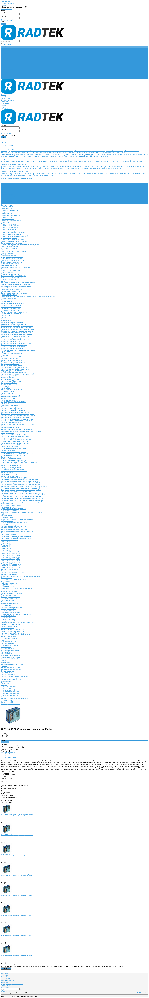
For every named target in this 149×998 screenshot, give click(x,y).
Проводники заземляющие (10, 405)
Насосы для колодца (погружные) (13, 631)
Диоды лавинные (7, 214)
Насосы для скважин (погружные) (13, 629)
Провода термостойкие (9, 621)
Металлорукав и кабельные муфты (129, 154)
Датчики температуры (9, 295)
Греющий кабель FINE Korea (11, 612)
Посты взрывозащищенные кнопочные (15, 434)
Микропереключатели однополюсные (14, 441)
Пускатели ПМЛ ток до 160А (11, 564)
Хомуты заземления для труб (11, 407)
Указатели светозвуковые (10, 604)
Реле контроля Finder (23, 168)
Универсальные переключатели (12, 303)
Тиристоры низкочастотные (11, 234)
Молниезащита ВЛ (7, 391)
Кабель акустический (8, 616)
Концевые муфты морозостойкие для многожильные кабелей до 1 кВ (26, 486)
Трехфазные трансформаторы (11, 258)
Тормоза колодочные (93, 152)
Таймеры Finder (36, 168)
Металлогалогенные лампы (11, 505)
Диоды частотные (7, 219)
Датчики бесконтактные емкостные (13, 288)
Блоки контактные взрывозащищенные (15, 443)
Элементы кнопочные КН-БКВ (11, 445)
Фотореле (4, 982)
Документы (5, 71)
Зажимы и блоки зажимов (10, 650)
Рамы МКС (4, 355)
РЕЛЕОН (124, 161)
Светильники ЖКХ (7, 600)
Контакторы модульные (9, 569)
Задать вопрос (6, 968)
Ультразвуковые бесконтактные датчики (15, 300)
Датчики (88, 154)
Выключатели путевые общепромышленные (17, 326)
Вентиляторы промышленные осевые (14, 698)
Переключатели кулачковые (11, 305)
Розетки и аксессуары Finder (110, 166)
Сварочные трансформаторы (11, 262)
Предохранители (38, 156)
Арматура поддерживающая (11, 395)
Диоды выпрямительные (10, 210)
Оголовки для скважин (9, 638)
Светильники (35, 151)
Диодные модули (7, 207)
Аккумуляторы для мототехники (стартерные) (17, 374)
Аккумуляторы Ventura (9, 383)
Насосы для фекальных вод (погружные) (15, 635)
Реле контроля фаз (7, 980)
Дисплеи (87, 156)
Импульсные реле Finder (34, 166)
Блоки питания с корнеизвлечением (14, 471)
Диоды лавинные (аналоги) (10, 215)
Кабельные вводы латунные (11, 341)
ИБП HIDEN (5, 386)
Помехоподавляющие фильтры (63, 161)
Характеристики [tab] (11, 758)
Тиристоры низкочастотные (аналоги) (14, 236)
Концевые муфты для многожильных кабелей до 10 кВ (20, 483)
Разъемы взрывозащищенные (11, 277)
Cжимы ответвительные (9, 645)
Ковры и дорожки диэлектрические (13, 402)
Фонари (4, 602)
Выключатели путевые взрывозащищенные (16, 327)
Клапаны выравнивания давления (13, 360)
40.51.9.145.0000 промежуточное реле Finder (17, 815)
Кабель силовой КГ (7, 617)
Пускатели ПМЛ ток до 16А (10, 553)
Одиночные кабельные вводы (11, 353)
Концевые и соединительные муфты (52, 151)
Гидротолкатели (7, 517)
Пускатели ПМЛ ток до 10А (10, 552)
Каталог (3, 64)
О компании (5, 2)
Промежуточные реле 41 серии (122, 173)
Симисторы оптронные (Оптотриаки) (14, 241)
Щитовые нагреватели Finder (73, 168)
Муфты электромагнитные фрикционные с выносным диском (23, 514)
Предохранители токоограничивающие (15, 676)
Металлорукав (6, 581)
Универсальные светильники (11, 593)
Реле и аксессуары (26, 152)
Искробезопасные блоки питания (13, 469)
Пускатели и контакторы (48, 154)
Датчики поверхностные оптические (14, 293)
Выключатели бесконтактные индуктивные (16, 334)
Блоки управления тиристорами (12, 243)
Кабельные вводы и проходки (28, 154)
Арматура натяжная (8, 398)
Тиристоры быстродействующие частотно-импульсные (20, 245)
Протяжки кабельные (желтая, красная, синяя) (17, 623)
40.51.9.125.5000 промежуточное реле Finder (17, 835)
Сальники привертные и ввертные (13, 362)
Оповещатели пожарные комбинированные (17, 453)
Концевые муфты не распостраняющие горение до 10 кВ (21, 490)
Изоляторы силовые (8, 674)
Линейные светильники (9, 595)
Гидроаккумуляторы (8, 640)
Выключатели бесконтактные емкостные (15, 336)
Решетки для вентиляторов (10, 704)
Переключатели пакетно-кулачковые (14, 312)
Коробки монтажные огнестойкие (13, 410)
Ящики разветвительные (10, 427)
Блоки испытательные (9, 472)
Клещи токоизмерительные (11, 679)
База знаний (5, 72)
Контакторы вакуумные (9, 574)
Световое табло (6, 605)
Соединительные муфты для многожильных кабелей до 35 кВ (23, 497)
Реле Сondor (5, 979)
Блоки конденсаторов (9, 474)
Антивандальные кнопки (10, 319)
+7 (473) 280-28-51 (7, 45)
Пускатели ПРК (6, 550)
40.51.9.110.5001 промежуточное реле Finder (17, 935)
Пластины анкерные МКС (10, 358)
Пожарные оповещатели (110, 152)
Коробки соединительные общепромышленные (18, 415)
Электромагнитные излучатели (12, 664)
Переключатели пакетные (10, 310)
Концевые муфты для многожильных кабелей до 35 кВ (20, 484)
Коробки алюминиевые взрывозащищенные (17, 419)
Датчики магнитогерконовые (11, 289)
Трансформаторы (105, 151)
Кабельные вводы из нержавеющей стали (16, 343)
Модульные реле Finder (92, 166)
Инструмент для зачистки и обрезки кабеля (16, 614)
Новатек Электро (138, 161)
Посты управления (13, 152)
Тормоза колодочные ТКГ (10, 692)
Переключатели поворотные (11, 314)
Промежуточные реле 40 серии (100, 173)
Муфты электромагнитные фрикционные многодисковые (21, 512)
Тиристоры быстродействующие (12, 239)
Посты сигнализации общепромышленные (16, 538)
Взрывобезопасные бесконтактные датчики (16, 286)
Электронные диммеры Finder (95, 168)
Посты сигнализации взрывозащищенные (16, 536)
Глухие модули (6, 352)
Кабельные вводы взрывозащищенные (15, 339)
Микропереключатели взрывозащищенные (16, 440)
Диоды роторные (7, 217)
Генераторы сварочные (9, 265)
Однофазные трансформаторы (12, 257)
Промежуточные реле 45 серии (44, 175)
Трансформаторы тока (9, 255)
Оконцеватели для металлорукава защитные (17, 588)
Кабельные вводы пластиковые (12, 348)
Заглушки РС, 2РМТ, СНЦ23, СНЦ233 (13, 276)
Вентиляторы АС (7, 700)
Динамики (4, 660)
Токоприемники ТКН (8, 690)
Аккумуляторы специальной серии (13, 372)
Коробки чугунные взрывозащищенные (15, 417)
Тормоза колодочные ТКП (10, 693)
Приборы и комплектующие (74, 156)
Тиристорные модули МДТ (10, 226)
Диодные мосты (6, 208)
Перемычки (5, 403)
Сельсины (4, 524)
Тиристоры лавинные (8, 229)
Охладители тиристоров (76, 154)
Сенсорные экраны (7, 671)
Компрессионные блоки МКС (11, 357)
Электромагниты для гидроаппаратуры (15, 529)
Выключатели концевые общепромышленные (17, 329)
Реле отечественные (17, 161)
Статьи (3, 5)
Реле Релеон (5, 975)
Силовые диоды (6, 151)
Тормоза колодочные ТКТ (10, 695)
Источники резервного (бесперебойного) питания (19, 462)
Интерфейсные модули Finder (54, 166)
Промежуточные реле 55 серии (78, 173)
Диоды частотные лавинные (11, 220)
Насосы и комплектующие (10, 624)
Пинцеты (4, 685)
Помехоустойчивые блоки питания (13, 464)
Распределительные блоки (10, 655)
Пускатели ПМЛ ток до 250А (11, 566)
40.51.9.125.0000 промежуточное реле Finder (17, 915)
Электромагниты (93, 151)
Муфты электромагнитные (99, 156)
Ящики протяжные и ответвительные (14, 426)
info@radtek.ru (6, 9)
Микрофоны (5, 662)
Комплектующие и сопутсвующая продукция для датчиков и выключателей (28, 296)
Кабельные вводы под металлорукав (14, 345)
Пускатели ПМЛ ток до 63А (10, 559)
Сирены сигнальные (8, 450)
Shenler (129, 161)
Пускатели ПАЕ (6, 547)
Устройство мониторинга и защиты (93, 161)
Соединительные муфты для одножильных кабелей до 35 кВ (22, 502)
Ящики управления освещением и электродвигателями (21, 431)
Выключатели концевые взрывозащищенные (17, 331)
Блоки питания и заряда (9, 476)
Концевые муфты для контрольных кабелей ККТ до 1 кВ (21, 491)
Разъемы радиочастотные (10, 274)
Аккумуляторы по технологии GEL (13, 371)
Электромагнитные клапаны (11, 528)
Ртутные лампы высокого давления (13, 509)
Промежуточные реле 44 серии (22, 175)
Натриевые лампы (7, 507)
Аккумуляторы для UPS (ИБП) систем (14, 367)
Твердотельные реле (113, 161)
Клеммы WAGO (6, 652)
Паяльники (5, 683)
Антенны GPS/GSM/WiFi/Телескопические (16, 659)
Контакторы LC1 (6, 578)
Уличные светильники (9, 591)
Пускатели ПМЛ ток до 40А (10, 557)
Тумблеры (4, 317)
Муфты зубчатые (7, 521)
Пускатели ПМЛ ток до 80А (10, 560)
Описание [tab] (8, 756)
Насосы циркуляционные (10, 636)
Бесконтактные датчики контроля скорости (16, 284)
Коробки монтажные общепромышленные (16, 421)
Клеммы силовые (7, 654)
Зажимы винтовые (7, 648)
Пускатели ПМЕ (6, 543)
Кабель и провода (118, 151)
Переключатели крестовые (10, 308)
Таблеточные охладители (10, 250)
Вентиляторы (70, 151)
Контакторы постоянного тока (12, 571)
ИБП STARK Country (7, 388)
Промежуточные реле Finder (131, 166)
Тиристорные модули (8, 224)
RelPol (3, 161)
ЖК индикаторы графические (11, 667)
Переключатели (97, 154)
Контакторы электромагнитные (12, 572)
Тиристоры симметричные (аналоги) (14, 232)
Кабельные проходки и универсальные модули (18, 350)
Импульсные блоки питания (11, 459)
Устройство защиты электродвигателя (38, 161)
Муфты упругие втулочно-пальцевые (14, 522)
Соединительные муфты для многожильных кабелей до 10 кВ (23, 495)
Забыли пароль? (7, 20)
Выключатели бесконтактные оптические (16, 333)
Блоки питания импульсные (11, 465)
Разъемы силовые (7, 272)
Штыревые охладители (9, 248)
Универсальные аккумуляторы (12, 365)
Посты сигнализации (62, 152)
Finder (7, 161)
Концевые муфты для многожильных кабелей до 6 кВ (20, 481)
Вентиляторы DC (7, 702)
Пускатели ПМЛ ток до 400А (11, 567)
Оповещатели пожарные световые (13, 455)
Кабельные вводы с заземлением (13, 346)
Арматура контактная (8, 400)
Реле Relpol (5, 977)
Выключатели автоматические (12, 322)
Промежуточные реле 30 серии (12, 173)
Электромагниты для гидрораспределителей (17, 531)
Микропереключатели (77, 152)
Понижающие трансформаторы (12, 260)
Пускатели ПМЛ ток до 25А (10, 555)
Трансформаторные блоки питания (13, 460)
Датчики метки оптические (10, 291)
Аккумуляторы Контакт (9, 384)
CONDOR (77, 161)
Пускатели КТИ (6, 548)
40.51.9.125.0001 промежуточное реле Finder (17, 895)
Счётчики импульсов (8, 298)
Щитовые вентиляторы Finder (52, 168)
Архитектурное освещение (10, 597)
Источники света (81, 151)
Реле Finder (5, 973)
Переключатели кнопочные (11, 307)
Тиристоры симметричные (10, 231)
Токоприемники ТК (7, 688)
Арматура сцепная (7, 393)
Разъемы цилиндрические (10, 270)
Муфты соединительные (9, 583)
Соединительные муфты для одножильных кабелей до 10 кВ (22, 500)
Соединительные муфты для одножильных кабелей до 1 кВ (22, 498)
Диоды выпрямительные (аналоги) (13, 212)
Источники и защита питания (11, 390)
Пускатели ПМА (6, 545)
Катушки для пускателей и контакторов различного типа (21, 576)
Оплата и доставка (7, 3)
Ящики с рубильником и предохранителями (17, 429)
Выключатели (25, 151)
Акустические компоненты (54, 156)
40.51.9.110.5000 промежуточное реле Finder (17, 955)
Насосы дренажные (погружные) (12, 633)
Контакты (4, 78)
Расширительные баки (9, 641)
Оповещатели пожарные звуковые (13, 452)
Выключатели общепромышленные (14, 324)
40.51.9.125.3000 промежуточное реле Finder (17, 855)
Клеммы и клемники (110, 154)
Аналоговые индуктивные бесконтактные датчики (19, 283)
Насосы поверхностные (9, 626)
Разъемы (14, 154)
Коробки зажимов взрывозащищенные (15, 412)
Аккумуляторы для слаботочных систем (15, 369)
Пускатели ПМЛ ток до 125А (11, 562)
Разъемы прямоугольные (10, 279)
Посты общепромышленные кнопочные (15, 436)
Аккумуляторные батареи (23, 156)
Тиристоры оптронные (9, 238)
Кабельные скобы (7, 586)
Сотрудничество (6, 76)
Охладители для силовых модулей (13, 251)
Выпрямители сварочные (10, 264)
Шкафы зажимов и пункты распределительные (18, 424)
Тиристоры (16, 151)
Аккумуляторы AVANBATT (10, 376)
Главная (3, 65)
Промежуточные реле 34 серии (56, 173)
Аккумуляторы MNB (8, 377)
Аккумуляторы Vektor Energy (11, 381)
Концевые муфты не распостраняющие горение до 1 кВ (20, 488)
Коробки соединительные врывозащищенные (17, 414)
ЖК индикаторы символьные (11, 669)
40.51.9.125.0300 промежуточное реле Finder (17, 875)
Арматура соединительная (10, 396)
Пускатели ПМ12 (6, 541)
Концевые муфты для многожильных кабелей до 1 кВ (20, 479)
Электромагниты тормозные (11, 533)
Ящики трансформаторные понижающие (16, 267)
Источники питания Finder (74, 166)
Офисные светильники (9, 598)
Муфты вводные (6, 585)
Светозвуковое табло (8, 609)
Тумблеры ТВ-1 (6, 315)
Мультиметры (6, 681)
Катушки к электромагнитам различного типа (17, 519)
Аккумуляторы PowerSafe (10, 379)
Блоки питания (62, 154)
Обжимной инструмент (9, 619)
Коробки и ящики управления (44, 152)
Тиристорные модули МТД (10, 227)
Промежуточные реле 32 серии (34, 173)
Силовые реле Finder (113, 168)
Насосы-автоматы (7, 628)
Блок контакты (6, 647)
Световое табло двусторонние (12, 607)
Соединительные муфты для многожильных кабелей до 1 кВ (22, 493)
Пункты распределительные (11, 422)
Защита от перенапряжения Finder (13, 166)
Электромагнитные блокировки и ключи (15, 526)
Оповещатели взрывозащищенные (13, 448)
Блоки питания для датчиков (11, 467)
